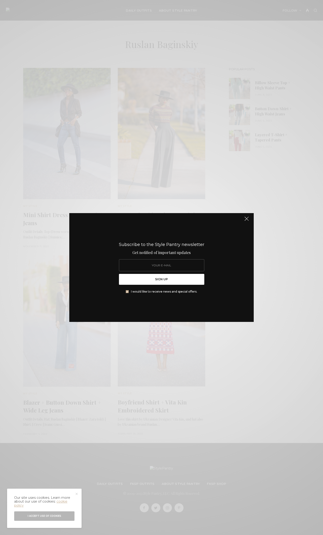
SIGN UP (161, 279)
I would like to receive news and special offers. (164, 291)
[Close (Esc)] (246, 220)
